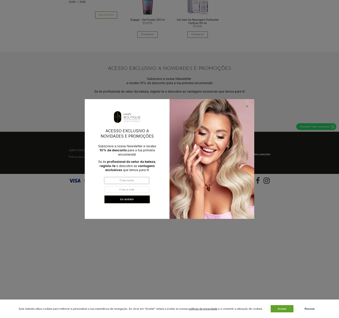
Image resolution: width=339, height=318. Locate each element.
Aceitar (282, 308)
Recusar (310, 308)
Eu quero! (127, 199)
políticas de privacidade (203, 308)
